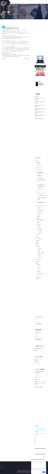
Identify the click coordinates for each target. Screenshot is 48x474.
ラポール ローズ (38, 377)
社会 (38, 228)
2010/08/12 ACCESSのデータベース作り (40, 116)
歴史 (40, 232)
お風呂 (39, 163)
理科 (38, 226)
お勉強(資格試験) (41, 186)
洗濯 (38, 271)
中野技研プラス (37, 379)
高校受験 (37, 278)
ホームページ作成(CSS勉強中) (42, 198)
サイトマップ (38, 319)
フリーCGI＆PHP (41, 195)
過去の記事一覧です (38, 338)
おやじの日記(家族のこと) (42, 180)
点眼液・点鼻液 (40, 252)
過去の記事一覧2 (39, 339)
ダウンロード (38, 167)
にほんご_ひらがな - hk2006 (39, 428)
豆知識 (39, 214)
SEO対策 (39, 175)
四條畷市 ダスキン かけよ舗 (40, 381)
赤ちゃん (37, 261)
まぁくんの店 (37, 363)
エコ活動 (39, 177)
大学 (36, 236)
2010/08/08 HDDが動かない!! (40, 118)
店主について (40, 205)
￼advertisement (39, 323)
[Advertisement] (40, 40)
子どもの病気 (38, 238)
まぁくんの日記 (38, 172)
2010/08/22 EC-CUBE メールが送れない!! (40, 113)
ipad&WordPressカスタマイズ (40, 348)
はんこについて (40, 193)
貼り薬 (39, 257)
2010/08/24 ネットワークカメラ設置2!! (40, 99)
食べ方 (39, 275)
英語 (38, 234)
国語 (38, 222)
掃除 (38, 267)
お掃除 (37, 162)
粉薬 (38, 255)
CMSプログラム (40, 173)
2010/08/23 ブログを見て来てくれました (40, 102)
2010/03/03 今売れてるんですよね (14, 14)
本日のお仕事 (40, 210)
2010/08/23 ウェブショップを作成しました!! (40, 106)
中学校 (37, 218)
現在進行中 (40, 212)
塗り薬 (39, 248)
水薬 (38, 250)
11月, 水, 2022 (27, 58)
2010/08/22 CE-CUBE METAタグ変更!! (40, 109)
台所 (38, 165)
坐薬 (38, 246)
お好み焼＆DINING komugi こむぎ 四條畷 (40, 372)
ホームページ (4, 14)
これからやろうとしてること (41, 189)
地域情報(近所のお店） (42, 202)
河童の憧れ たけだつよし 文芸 (40, 384)
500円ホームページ (38, 358)
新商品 (39, 207)
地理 (40, 229)
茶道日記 (36, 350)
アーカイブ (38, 321)
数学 (38, 224)
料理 (38, 269)
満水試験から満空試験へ (39, 387)
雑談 (3, 26)
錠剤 (38, 259)
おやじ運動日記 (40, 184)
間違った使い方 (40, 273)
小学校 (37, 240)
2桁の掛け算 (37, 96)
